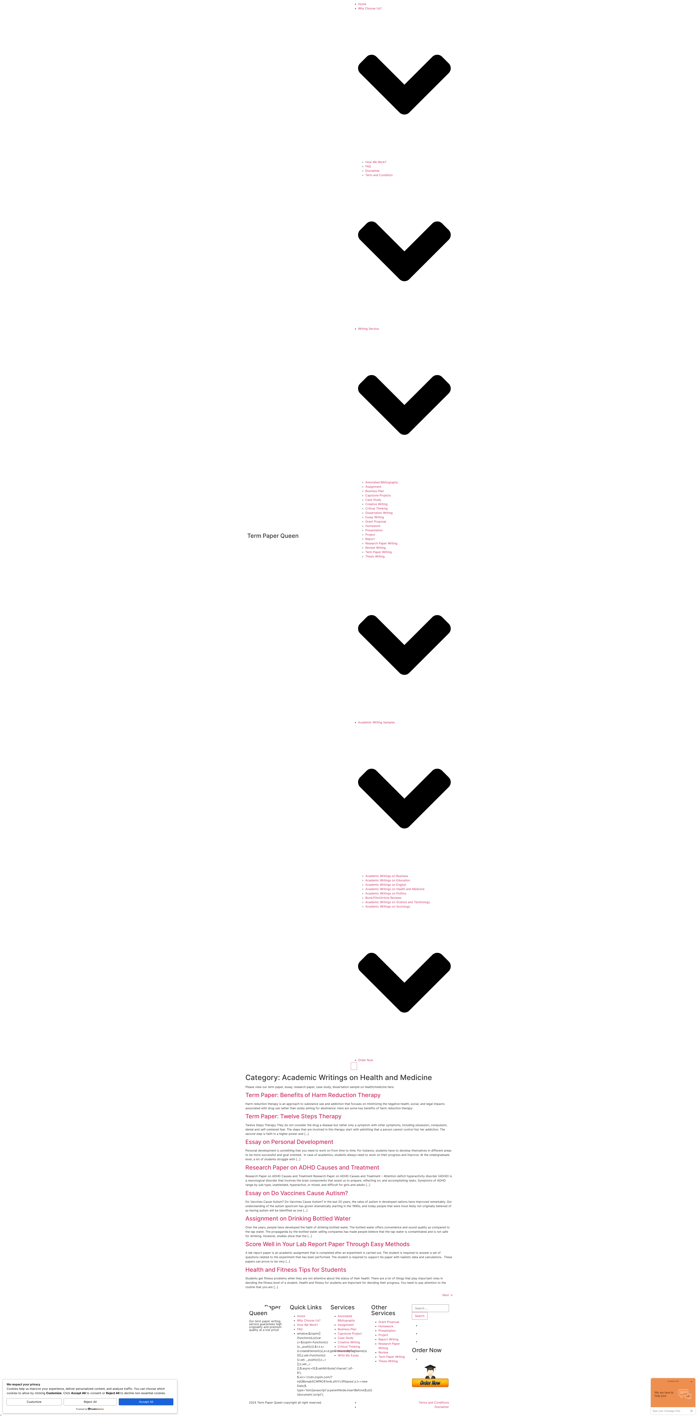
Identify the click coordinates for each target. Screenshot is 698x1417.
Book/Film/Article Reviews (383, 898)
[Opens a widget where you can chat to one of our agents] (673, 1396)
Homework (372, 526)
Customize (34, 1402)
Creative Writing (376, 504)
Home (362, 4)
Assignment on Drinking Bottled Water (298, 1218)
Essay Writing (374, 517)
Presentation (374, 530)
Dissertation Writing (379, 513)
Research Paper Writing (381, 543)
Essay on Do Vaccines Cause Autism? (296, 1193)
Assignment (373, 486)
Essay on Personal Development (289, 1141)
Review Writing (375, 547)
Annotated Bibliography (381, 482)
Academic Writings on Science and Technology (397, 902)
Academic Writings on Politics (385, 893)
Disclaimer (372, 170)
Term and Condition (379, 175)
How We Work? (375, 162)
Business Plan (374, 491)
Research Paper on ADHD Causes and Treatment (312, 1167)
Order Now (365, 1060)
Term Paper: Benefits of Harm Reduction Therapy (313, 1095)
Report (370, 539)
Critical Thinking (376, 508)
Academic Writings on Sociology (387, 906)
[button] (1, 1415)
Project (370, 534)
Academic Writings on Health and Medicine (394, 889)
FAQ (368, 166)
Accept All (146, 1402)
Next (447, 1295)
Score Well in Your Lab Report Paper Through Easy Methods (327, 1244)
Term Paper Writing (378, 552)
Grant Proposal (375, 521)
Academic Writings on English (385, 884)
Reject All (90, 1402)
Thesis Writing (375, 556)
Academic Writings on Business (386, 876)
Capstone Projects (378, 495)
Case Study (373, 500)
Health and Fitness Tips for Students (295, 1269)
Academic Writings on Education (387, 880)
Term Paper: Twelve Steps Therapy (293, 1116)
